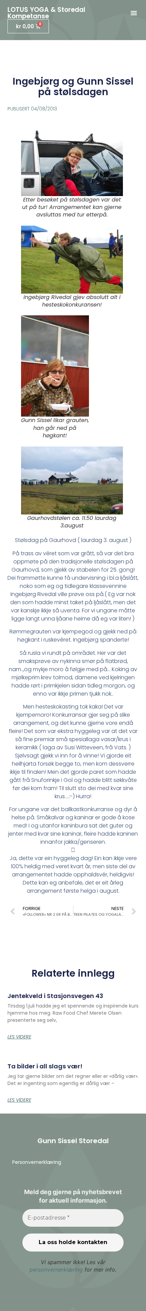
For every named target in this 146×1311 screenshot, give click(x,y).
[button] (134, 13)
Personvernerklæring (36, 1162)
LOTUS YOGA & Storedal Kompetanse (46, 13)
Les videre (19, 1036)
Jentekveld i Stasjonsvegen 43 (55, 996)
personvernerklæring (56, 1269)
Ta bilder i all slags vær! (45, 1066)
